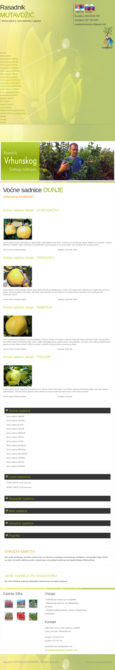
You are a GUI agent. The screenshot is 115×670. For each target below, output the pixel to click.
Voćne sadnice (19, 411)
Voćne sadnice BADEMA (15, 466)
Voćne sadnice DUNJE (15, 441)
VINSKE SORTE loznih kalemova (18, 487)
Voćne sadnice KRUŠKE (15, 421)
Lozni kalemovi (20, 477)
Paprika (14, 535)
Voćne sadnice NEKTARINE (16, 454)
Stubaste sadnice (21, 499)
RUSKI (88, 12)
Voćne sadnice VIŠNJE (15, 437)
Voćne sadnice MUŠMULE (16, 446)
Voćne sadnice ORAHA (15, 462)
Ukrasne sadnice (21, 523)
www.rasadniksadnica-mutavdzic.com (61, 650)
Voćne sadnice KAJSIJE (15, 429)
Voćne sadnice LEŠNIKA (15, 458)
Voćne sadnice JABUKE (15, 416)
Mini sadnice (18, 511)
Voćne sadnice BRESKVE (16, 450)
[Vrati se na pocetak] (107, 48)
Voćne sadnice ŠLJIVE (14, 425)
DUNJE (52, 190)
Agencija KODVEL (104, 662)
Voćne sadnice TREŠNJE (16, 433)
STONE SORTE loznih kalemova (18, 483)
